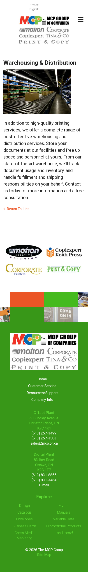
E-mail (44, 485)
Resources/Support (42, 393)
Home (42, 379)
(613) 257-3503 (44, 438)
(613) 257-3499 (49, 5)
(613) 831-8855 (44, 475)
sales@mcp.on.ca (44, 443)
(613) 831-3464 (44, 480)
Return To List (18, 209)
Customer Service (42, 386)
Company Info (42, 399)
